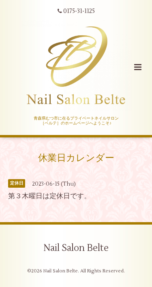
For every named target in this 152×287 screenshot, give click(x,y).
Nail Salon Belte (76, 248)
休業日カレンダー (76, 158)
